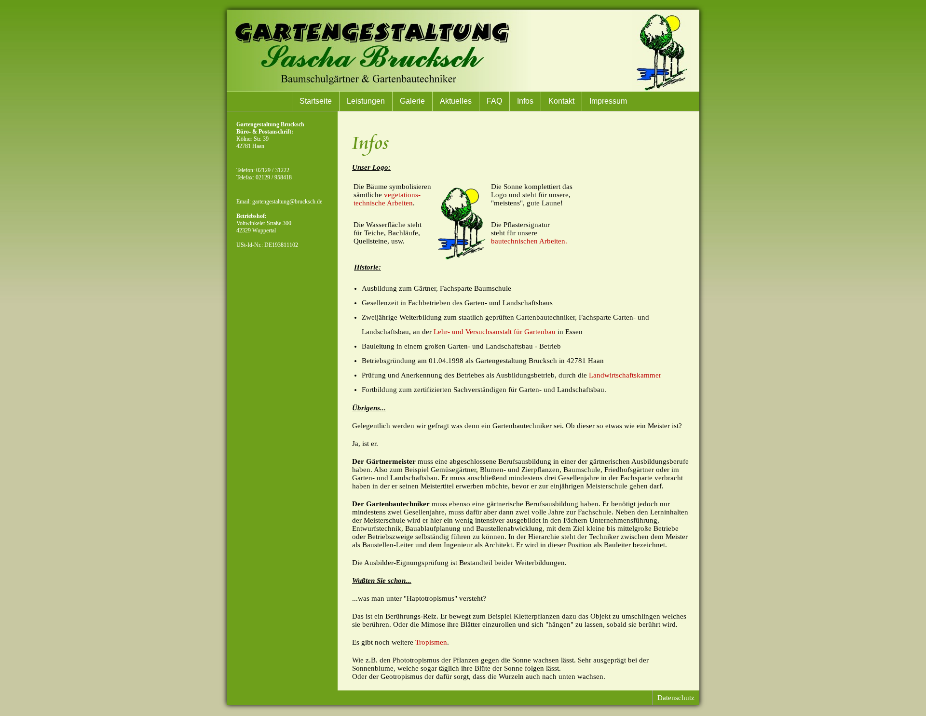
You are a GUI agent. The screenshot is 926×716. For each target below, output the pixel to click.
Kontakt (561, 101)
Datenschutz (675, 698)
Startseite (316, 101)
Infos (525, 101)
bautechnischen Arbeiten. (529, 241)
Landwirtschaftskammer (625, 375)
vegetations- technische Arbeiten (387, 199)
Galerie (412, 101)
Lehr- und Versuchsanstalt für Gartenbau (495, 332)
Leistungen (366, 101)
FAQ (494, 101)
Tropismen (431, 642)
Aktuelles (456, 101)
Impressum (608, 101)
